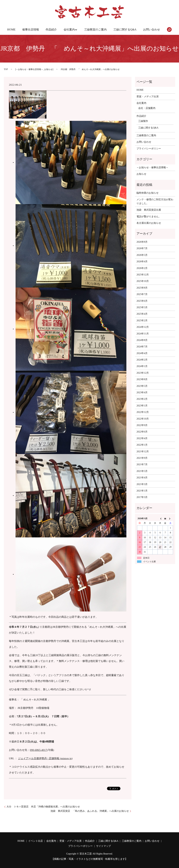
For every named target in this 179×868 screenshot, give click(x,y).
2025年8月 (142, 287)
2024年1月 (142, 366)
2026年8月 (142, 242)
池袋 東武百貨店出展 (149, 210)
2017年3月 (142, 497)
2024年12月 (143, 327)
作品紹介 (51, 29)
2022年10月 (143, 418)
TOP (6, 69)
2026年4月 (142, 261)
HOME (11, 29)
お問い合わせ (151, 29)
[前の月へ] (160, 518)
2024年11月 (143, 333)
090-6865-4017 (38, 750)
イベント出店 (35, 841)
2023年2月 (142, 399)
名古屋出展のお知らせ (149, 223)
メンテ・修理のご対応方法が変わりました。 (155, 201)
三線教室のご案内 (95, 29)
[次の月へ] (170, 518)
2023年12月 (143, 373)
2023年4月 (142, 392)
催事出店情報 (30, 29)
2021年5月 (142, 471)
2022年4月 (142, 438)
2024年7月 (142, 346)
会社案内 (69, 29)
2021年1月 (142, 490)
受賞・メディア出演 (148, 96)
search (169, 29)
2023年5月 (142, 386)
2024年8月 (142, 340)
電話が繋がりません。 (149, 216)
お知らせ (48, 69)
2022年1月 (142, 445)
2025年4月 (142, 314)
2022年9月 (142, 425)
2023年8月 (142, 379)
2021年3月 (142, 484)
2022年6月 (142, 431)
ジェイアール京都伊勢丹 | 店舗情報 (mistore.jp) (45, 758)
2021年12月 (143, 451)
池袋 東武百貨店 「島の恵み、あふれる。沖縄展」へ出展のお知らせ (90, 811)
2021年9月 (142, 458)
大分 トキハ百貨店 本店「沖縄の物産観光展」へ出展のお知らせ (43, 806)
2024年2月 (142, 359)
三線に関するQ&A (125, 29)
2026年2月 (142, 268)
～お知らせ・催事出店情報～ (29, 69)
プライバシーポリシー (149, 148)
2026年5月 (142, 255)
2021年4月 (142, 477)
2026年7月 (142, 248)
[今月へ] (165, 518)
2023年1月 (142, 405)
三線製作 (143, 121)
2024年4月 (142, 353)
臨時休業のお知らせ (148, 193)
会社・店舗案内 (146, 108)
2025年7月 (142, 294)
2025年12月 (143, 274)
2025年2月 (142, 320)
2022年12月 (143, 412)
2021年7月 (142, 464)
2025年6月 (142, 301)
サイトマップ (103, 846)
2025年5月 (142, 307)
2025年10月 (143, 281)
